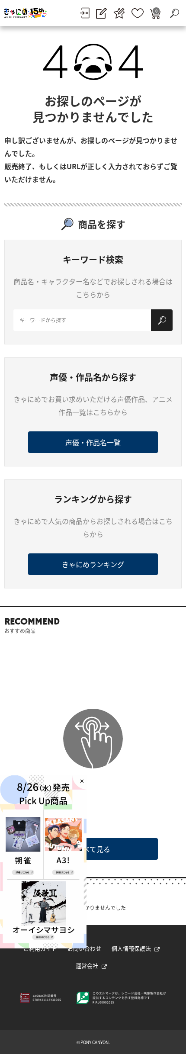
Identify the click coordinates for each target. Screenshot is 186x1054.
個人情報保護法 (131, 948)
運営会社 (87, 965)
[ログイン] (84, 13)
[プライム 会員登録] (119, 13)
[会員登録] (101, 13)
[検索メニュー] (174, 13)
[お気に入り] (137, 13)
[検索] (162, 320)
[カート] (155, 13)
